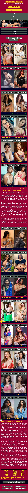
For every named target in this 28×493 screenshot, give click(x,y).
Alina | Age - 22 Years (19, 64)
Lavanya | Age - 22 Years (19, 185)
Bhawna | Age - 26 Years (6, 137)
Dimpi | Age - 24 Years (6, 161)
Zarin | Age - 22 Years (19, 418)
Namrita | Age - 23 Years (6, 297)
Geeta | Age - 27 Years (19, 161)
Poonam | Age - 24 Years (6, 345)
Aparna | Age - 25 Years (6, 88)
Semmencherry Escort (7, 488)
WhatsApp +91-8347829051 (14, 10)
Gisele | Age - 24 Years (6, 185)
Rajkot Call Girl (14, 33)
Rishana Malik (14, 1)
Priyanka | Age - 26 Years (19, 345)
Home (14, 13)
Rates (14, 16)
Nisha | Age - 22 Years (19, 297)
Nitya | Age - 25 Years (6, 321)
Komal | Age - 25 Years (19, 394)
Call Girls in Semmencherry (20, 486)
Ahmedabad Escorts (14, 19)
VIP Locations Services (14, 482)
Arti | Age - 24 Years (18, 88)
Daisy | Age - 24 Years (6, 394)
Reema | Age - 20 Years (6, 418)
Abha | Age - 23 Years (6, 64)
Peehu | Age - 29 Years (19, 321)
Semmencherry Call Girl (8, 486)
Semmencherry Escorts (15, 39)
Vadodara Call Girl (14, 31)
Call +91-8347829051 (14, 6)
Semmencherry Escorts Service (20, 488)
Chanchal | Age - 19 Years (19, 137)
